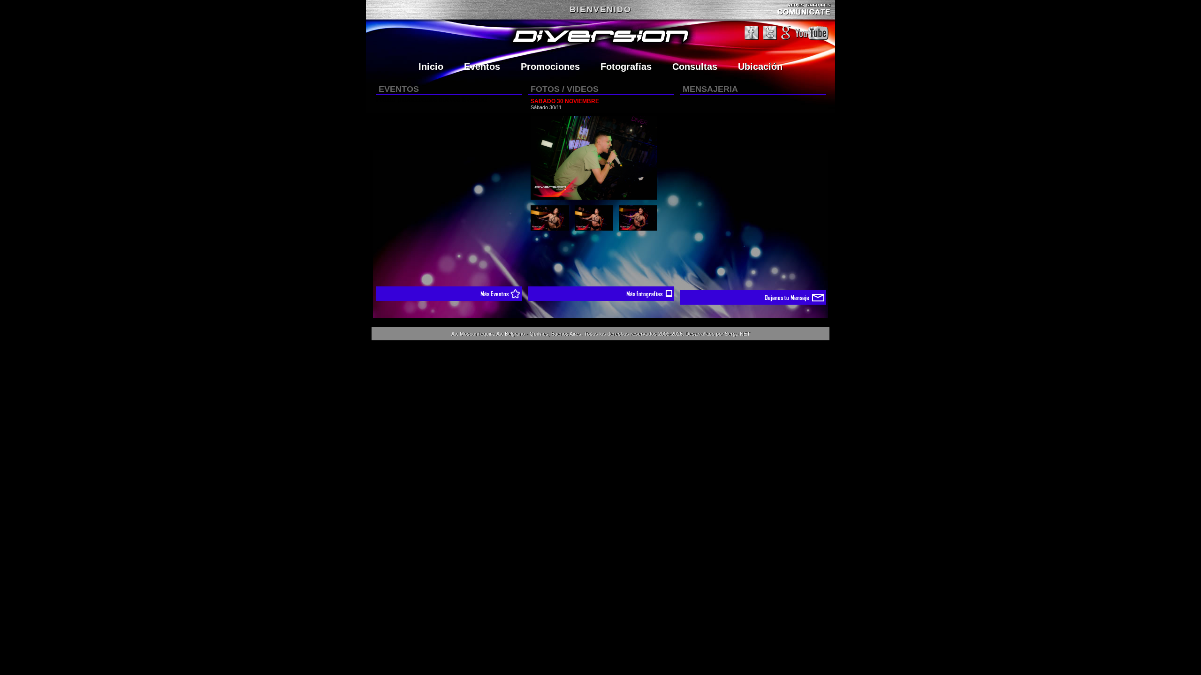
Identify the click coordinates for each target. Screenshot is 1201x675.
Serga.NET (737, 334)
